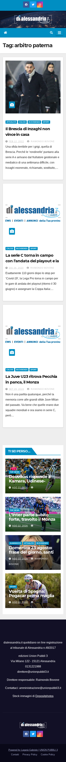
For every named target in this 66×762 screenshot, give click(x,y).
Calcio (22, 122)
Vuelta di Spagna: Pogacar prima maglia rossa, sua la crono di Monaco (31, 598)
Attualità (11, 122)
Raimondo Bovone (42, 141)
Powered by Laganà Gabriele (23, 750)
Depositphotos (44, 696)
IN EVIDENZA (34, 122)
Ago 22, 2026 (20, 487)
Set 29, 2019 (16, 389)
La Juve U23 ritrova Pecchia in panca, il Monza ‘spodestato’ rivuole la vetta (31, 382)
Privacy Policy (30, 754)
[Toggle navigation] (59, 32)
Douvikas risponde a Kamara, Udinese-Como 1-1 (30, 481)
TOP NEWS (14, 472)
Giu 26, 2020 (16, 268)
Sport (46, 122)
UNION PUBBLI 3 (49, 750)
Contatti (15, 754)
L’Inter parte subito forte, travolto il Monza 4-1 (32, 519)
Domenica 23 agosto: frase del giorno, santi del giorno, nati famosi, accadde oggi (32, 554)
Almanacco (15, 543)
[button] (51, 32)
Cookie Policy (48, 754)
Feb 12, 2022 (16, 141)
